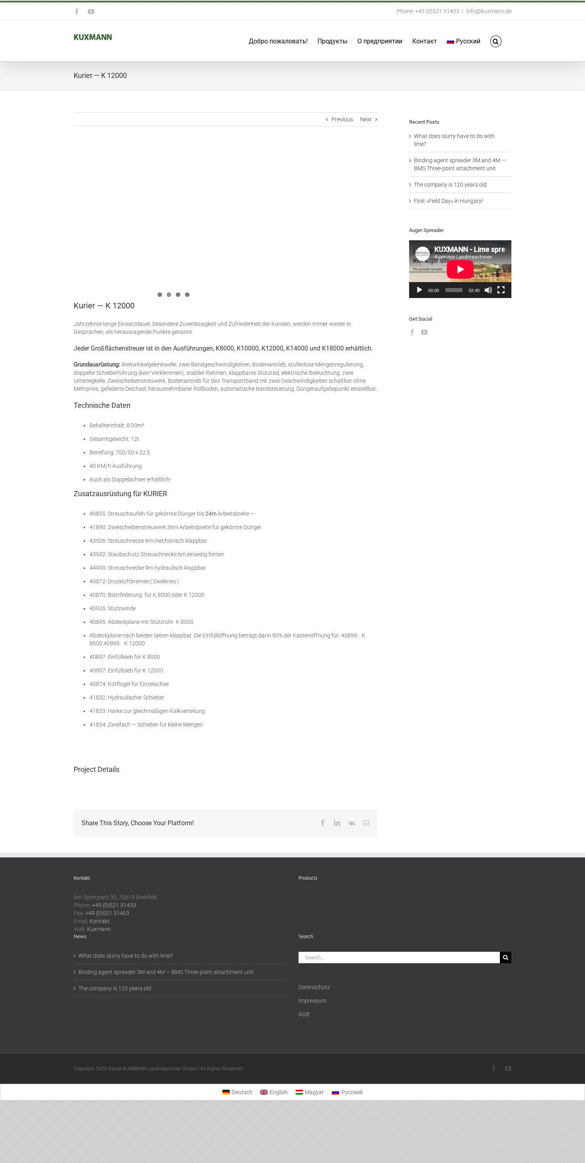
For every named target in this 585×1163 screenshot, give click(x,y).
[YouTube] (424, 332)
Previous (342, 119)
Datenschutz (314, 987)
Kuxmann (99, 929)
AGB (304, 1014)
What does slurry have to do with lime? (125, 956)
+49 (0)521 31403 (107, 913)
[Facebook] (412, 332)
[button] (495, 40)
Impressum (312, 1000)
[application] (460, 269)
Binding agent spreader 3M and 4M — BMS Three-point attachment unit (166, 972)
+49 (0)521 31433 (114, 905)
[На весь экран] (501, 290)
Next (366, 119)
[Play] (419, 290)
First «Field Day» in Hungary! (448, 201)
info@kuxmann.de (488, 11)
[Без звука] (488, 290)
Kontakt (99, 921)
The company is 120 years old (450, 184)
